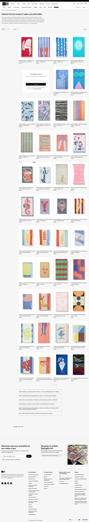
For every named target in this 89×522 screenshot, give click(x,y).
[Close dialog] (57, 252)
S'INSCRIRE (51, 266)
